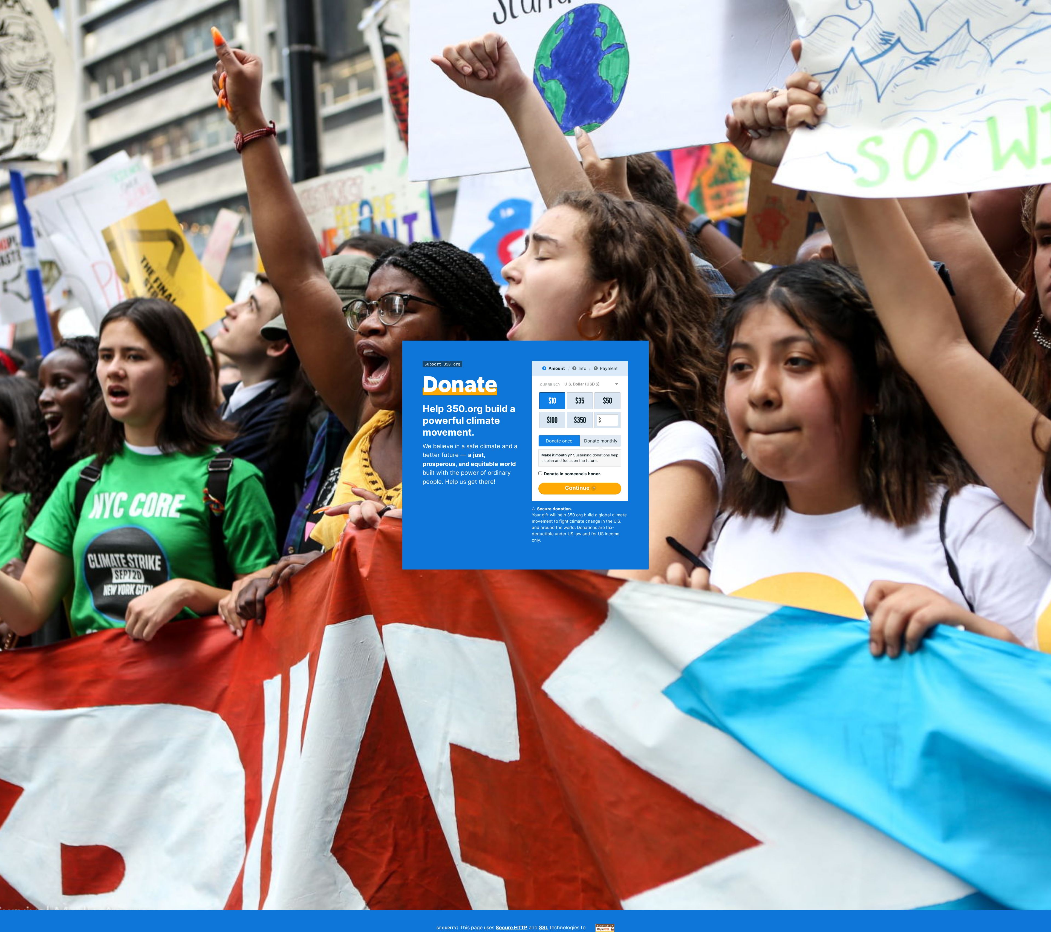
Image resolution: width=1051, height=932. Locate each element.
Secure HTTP (511, 927)
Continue (577, 488)
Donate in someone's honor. (572, 473)
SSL (543, 927)
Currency (550, 384)
